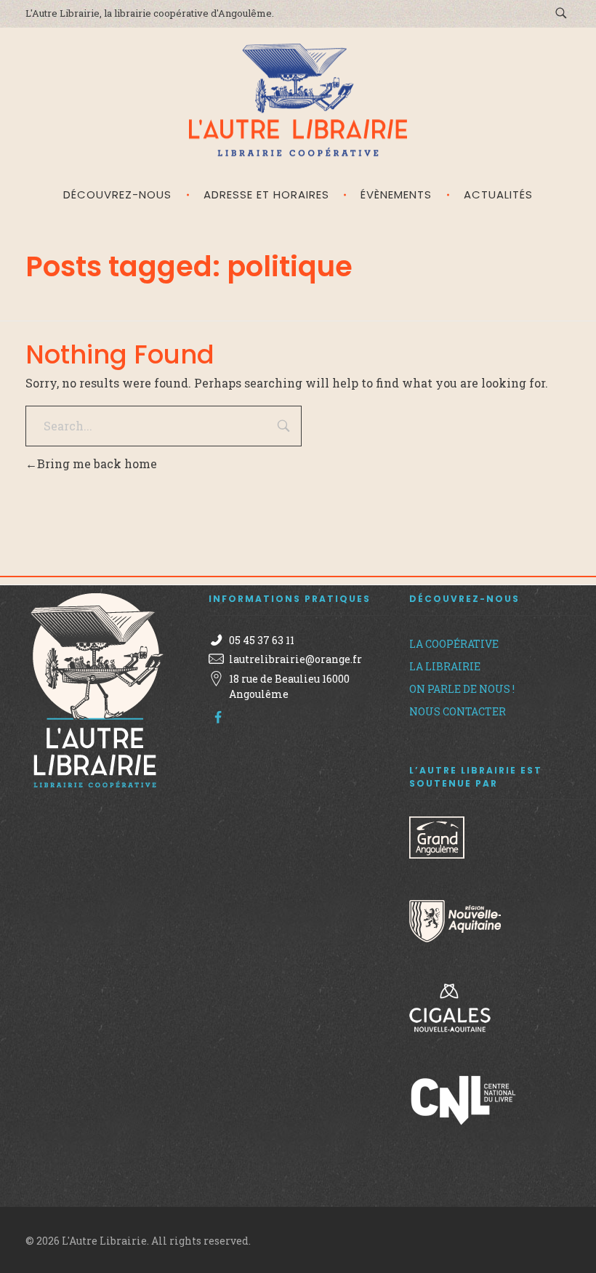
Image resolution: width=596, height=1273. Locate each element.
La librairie (444, 666)
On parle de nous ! (462, 689)
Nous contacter (457, 711)
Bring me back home (97, 463)
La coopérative (454, 644)
